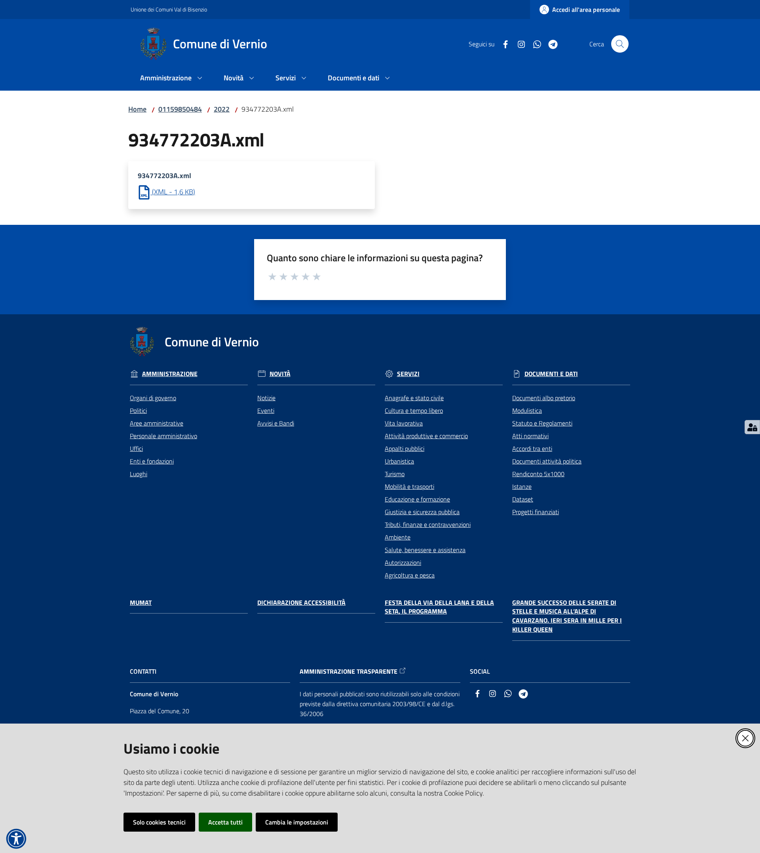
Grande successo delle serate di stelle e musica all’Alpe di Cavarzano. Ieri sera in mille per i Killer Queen (567, 616)
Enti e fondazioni (152, 461)
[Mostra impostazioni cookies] (752, 427)
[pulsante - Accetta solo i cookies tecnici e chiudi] (745, 738)
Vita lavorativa (404, 423)
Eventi (265, 410)
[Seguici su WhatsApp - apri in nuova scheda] (534, 43)
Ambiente (397, 537)
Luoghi (138, 474)
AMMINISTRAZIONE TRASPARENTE (348, 671)
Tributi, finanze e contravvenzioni (428, 524)
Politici (138, 410)
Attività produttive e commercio (426, 436)
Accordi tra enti (532, 448)
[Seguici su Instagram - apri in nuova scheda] (518, 43)
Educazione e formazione (417, 499)
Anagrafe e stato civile (414, 398)
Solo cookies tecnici (159, 822)
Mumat (141, 602)
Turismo (395, 474)
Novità (280, 373)
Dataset (522, 499)
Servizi (408, 373)
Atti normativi (530, 436)
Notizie (266, 398)
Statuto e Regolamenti (542, 423)
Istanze (522, 486)
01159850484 (180, 109)
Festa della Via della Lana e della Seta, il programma (439, 607)
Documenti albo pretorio (543, 398)
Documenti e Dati (551, 373)
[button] (619, 43)
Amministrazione (170, 373)
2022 (222, 109)
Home (137, 109)
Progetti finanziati (535, 512)
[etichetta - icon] (273, 275)
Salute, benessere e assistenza (425, 550)
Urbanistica (399, 461)
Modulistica (527, 410)
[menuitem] (172, 78)
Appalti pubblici (404, 448)
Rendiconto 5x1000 (538, 474)
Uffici (136, 448)
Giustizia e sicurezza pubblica (422, 512)
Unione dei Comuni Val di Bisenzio (169, 9)
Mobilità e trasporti (409, 486)
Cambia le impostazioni (296, 822)
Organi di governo (153, 398)
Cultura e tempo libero (414, 410)
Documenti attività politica (546, 461)
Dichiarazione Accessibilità (301, 602)
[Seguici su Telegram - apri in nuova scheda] (550, 43)
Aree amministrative (156, 423)
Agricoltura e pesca (410, 575)
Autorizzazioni (403, 562)
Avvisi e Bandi (275, 423)
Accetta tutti (225, 822)
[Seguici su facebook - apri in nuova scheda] (502, 43)
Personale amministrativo (163, 436)
